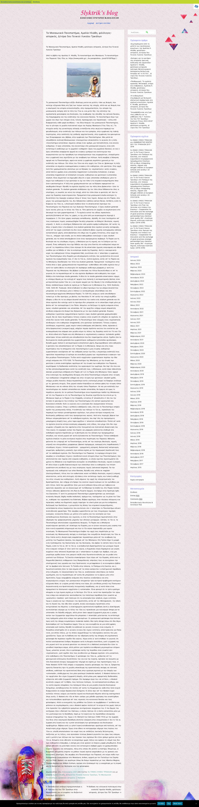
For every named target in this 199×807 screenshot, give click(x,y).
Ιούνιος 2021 (135, 322)
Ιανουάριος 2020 (137, 371)
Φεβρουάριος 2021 (137, 336)
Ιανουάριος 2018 (136, 454)
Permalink (81, 778)
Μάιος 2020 (135, 360)
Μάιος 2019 (134, 398)
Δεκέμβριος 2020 (137, 343)
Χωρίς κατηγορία (137, 480)
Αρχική (90, 23)
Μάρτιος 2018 (135, 447)
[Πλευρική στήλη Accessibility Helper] (196, 6)
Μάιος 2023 (135, 264)
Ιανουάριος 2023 (137, 277)
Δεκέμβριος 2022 (137, 281)
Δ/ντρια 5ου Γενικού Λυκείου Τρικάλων (81, 775)
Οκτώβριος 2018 (136, 422)
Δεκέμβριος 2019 (137, 374)
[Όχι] (196, 803)
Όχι (169, 803)
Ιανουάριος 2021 (136, 340)
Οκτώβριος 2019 (136, 381)
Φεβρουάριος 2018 (137, 450)
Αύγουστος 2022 (136, 295)
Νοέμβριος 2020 (136, 347)
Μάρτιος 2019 (135, 405)
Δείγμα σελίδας (103, 23)
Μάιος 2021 (134, 326)
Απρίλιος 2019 (136, 402)
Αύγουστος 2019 (136, 388)
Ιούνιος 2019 (135, 395)
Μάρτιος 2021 (135, 333)
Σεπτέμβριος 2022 (137, 291)
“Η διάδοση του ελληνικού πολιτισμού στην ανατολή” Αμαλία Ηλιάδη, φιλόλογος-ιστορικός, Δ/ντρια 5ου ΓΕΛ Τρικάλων (103, 789)
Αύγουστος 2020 (136, 357)
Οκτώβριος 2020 (137, 350)
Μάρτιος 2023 (136, 271)
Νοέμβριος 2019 (136, 378)
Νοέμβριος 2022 (136, 284)
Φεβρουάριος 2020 (137, 367)
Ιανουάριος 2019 (136, 412)
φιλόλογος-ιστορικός (66, 778)
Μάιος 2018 (134, 440)
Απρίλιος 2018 (136, 443)
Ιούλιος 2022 (135, 298)
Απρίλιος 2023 (136, 267)
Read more (177, 803)
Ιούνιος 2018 (135, 436)
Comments (136, 499)
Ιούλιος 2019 (135, 391)
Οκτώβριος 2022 (136, 288)
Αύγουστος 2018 (136, 429)
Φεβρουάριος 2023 (137, 274)
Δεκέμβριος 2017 (137, 457)
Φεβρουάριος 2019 (137, 409)
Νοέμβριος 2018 (136, 419)
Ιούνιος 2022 (135, 302)
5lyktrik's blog (99, 12)
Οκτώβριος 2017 (136, 464)
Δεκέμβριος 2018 (137, 416)
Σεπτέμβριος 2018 (137, 426)
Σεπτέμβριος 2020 (137, 353)
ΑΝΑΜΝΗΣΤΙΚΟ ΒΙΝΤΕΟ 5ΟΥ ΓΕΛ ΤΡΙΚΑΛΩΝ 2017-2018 (141, 144)
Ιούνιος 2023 (135, 260)
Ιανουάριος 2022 (137, 309)
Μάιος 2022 (135, 305)
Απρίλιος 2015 (135, 467)
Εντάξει (161, 803)
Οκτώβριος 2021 (136, 312)
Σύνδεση (36, 2)
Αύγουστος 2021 (136, 315)
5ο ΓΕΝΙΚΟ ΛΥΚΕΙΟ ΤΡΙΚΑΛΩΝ (100, 772)
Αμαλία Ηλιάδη (59, 775)
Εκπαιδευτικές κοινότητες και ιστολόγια (16, 2)
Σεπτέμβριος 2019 (137, 384)
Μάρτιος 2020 (136, 364)
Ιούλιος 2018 (135, 433)
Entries (134, 496)
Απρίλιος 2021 (135, 329)
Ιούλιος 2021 (135, 319)
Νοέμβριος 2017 (136, 460)
